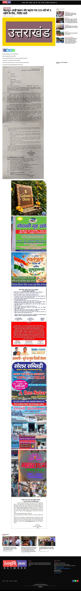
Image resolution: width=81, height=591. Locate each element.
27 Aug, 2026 (11, 551)
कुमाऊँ (7, 544)
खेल (36, 2)
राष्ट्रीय (27, 2)
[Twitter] (7, 50)
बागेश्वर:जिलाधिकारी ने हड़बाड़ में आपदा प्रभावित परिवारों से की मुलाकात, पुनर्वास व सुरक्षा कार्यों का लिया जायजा (10, 549)
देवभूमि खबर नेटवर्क (6, 551)
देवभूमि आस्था (71, 37)
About (7, 580)
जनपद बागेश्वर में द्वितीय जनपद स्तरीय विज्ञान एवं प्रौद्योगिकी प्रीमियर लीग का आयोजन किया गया (46, 549)
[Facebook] (4, 50)
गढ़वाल (69, 37)
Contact (10, 580)
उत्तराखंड (23, 2)
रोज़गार (39, 2)
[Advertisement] (67, 52)
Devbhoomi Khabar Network (42, 584)
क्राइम (34, 2)
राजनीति (42, 2)
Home (3, 580)
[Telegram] (10, 50)
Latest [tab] (57, 9)
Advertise (15, 580)
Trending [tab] (62, 9)
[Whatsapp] (13, 50)
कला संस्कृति (47, 2)
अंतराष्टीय (30, 2)
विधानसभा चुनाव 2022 (53, 2)
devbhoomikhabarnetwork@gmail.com (63, 568)
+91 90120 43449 (60, 566)
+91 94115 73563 (57, 572)
